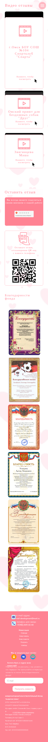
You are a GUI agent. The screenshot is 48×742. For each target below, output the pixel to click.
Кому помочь (24, 636)
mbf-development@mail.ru (28, 618)
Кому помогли (24, 639)
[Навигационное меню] (42, 5)
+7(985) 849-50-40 (25, 625)
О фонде (24, 633)
